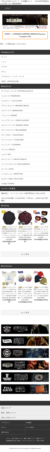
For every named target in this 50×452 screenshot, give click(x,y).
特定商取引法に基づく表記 (13, 440)
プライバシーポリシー (28, 440)
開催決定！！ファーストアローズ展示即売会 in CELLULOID (23, 193)
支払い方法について (17, 438)
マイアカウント (5, 422)
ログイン (3, 427)
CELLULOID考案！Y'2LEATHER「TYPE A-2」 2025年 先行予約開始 (24, 199)
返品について (39, 438)
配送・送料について (29, 438)
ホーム (8, 438)
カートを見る (30, 427)
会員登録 (28, 422)
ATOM (42, 440)
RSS (38, 440)
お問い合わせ (5, 432)
